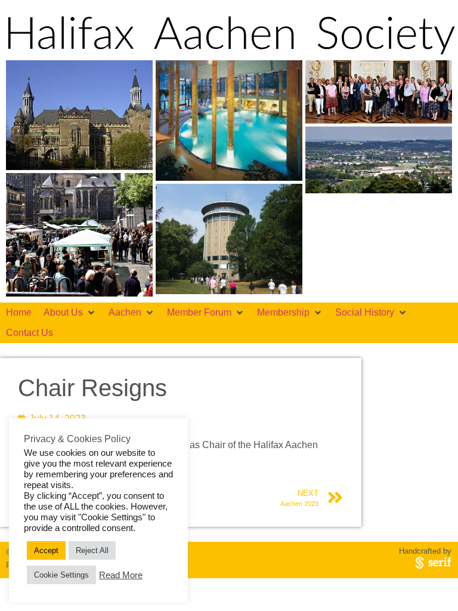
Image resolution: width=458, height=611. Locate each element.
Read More (121, 575)
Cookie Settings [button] (61, 574)
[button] (70, 313)
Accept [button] (46, 550)
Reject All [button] (92, 550)
